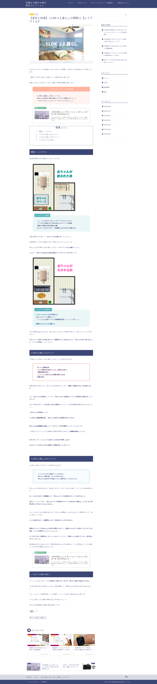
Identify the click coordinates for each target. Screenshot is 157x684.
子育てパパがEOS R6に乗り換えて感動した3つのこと (115, 61)
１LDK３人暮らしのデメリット (49, 137)
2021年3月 (107, 129)
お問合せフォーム (123, 3)
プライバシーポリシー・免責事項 (102, 3)
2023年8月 (107, 106)
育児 (38, 617)
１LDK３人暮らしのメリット (48, 134)
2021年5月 (107, 120)
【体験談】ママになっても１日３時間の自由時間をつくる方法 (115, 54)
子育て (31, 14)
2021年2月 (107, 134)
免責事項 (44, 681)
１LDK (32, 617)
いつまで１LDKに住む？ (47, 140)
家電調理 (107, 87)
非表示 (64, 127)
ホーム (71, 3)
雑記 (105, 92)
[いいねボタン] (31, 611)
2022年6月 (107, 115)
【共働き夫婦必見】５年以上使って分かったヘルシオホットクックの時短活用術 (115, 32)
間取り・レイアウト (45, 131)
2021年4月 (107, 125)
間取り (43, 617)
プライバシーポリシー (33, 681)
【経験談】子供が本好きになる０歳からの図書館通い (115, 47)
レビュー (107, 78)
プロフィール (82, 3)
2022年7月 (107, 111)
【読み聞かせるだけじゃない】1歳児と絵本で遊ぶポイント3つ (115, 40)
